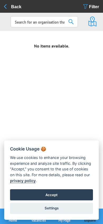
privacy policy (23, 180)
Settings (52, 208)
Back (16, 7)
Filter (94, 7)
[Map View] (92, 19)
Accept (51, 195)
